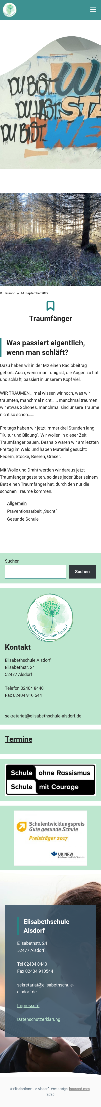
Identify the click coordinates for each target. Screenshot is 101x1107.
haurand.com (79, 1089)
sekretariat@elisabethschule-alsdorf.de (43, 715)
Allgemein (17, 503)
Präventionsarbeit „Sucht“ (32, 511)
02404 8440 (32, 688)
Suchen (12, 561)
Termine (18, 739)
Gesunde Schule (23, 519)
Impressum (28, 1005)
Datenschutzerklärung (38, 1019)
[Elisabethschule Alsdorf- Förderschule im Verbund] (9, 10)
